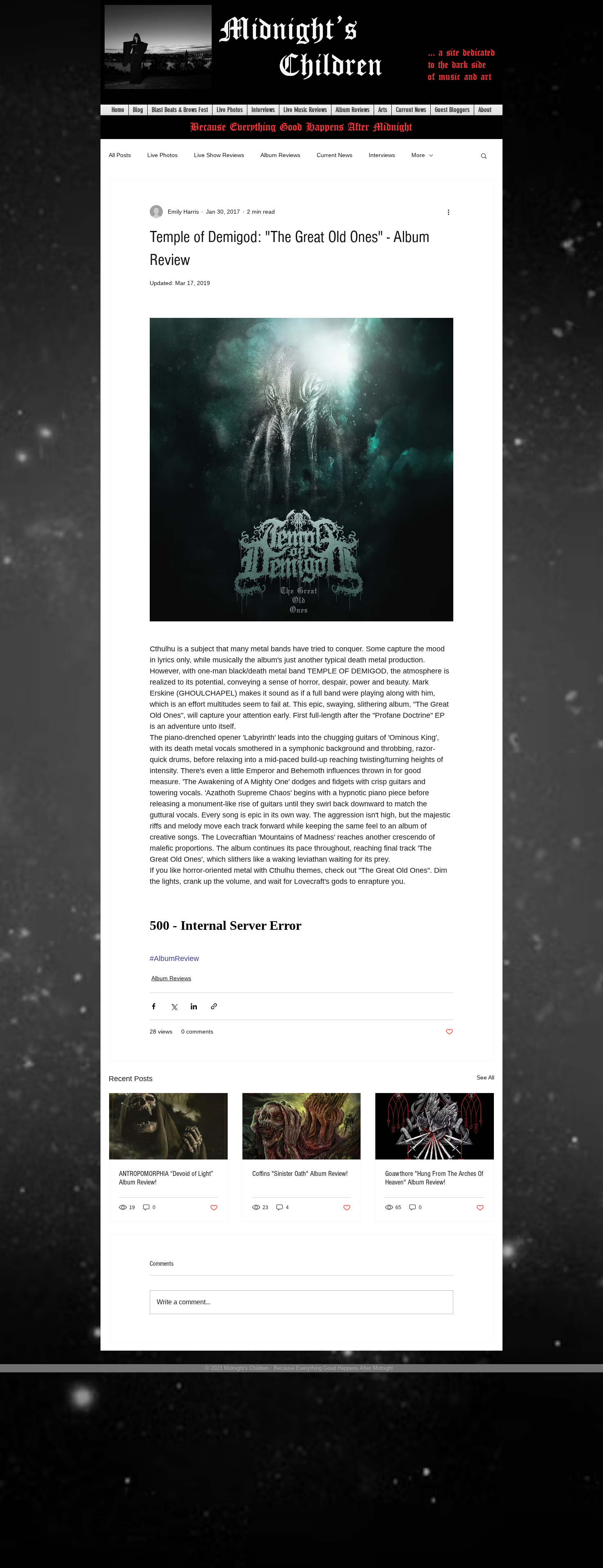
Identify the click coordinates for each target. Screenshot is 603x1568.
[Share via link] (214, 1006)
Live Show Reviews (219, 155)
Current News (334, 155)
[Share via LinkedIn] (194, 1006)
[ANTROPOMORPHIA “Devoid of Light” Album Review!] (168, 1126)
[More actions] (448, 212)
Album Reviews (280, 155)
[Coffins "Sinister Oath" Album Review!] (301, 1126)
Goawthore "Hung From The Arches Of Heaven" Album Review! (434, 1178)
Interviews (382, 155)
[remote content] (301, 925)
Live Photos (162, 155)
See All (485, 1077)
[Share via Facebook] (154, 1006)
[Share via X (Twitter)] (174, 1006)
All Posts (120, 155)
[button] (484, 155)
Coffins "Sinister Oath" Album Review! (299, 1173)
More (418, 155)
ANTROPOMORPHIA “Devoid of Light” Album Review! (166, 1178)
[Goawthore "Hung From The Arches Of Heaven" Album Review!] (434, 1126)
